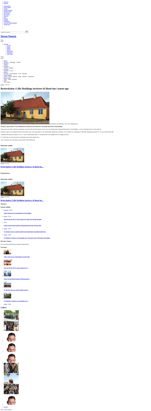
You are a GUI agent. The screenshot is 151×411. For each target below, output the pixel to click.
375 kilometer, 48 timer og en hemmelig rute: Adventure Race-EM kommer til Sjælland (27, 238)
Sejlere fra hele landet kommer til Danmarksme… (17, 279)
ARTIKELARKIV (5, 32)
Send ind (6, 2)
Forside (5, 9)
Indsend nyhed (7, 11)
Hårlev (5, 61)
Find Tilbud (10, 54)
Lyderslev (6, 69)
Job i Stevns (7, 13)
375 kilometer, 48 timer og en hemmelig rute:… (16, 301)
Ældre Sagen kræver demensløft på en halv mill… (17, 257)
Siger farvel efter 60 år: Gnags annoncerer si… (16, 268)
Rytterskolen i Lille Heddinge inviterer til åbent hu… (22, 167)
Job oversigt (7, 14)
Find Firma (9, 52)
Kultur (8, 47)
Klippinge (6, 66)
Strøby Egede (7, 78)
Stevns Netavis (8, 36)
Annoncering (7, 6)
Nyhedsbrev (7, 21)
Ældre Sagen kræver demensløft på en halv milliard (17, 213)
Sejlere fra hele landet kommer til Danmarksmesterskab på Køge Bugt (22, 225)
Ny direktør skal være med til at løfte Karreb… (16, 290)
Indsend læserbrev (8, 10)
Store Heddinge (8, 75)
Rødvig (5, 72)
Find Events (10, 51)
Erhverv (9, 49)
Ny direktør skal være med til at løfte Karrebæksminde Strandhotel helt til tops (25, 231)
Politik (8, 48)
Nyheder (6, 44)
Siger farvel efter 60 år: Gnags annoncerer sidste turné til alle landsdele (22, 219)
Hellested (6, 63)
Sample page (7, 24)
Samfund (6, 210)
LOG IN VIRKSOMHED (10, 23)
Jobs (5, 17)
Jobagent (6, 16)
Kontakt (6, 3)
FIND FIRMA (7, 7)
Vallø (5, 80)
